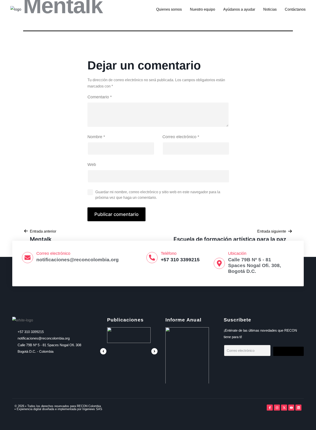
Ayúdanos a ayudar (239, 9)
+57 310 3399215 (180, 259)
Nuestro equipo (202, 9)
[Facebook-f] (270, 408)
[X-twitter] (284, 408)
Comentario (99, 97)
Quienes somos (169, 9)
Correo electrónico (180, 136)
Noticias (270, 9)
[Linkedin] (298, 408)
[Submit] (288, 351)
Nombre (96, 136)
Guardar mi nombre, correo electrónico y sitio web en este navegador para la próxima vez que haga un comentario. (157, 194)
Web (91, 164)
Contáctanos (295, 9)
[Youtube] (291, 408)
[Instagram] (277, 408)
